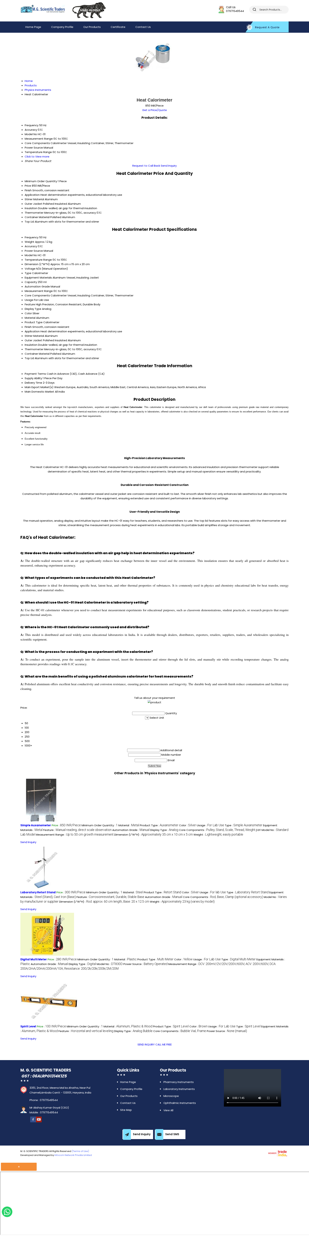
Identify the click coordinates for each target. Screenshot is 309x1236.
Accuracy (31, 246)
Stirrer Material (34, 199)
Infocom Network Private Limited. (73, 1155)
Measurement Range (39, 291)
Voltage (30, 268)
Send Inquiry (169, 166)
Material (30, 318)
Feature (30, 304)
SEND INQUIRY (146, 1044)
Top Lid (29, 221)
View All (168, 1110)
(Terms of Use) (80, 1151)
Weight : (218, 834)
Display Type (33, 309)
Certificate (118, 27)
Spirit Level (28, 1026)
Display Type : (164, 830)
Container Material (37, 217)
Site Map (126, 1110)
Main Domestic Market (39, 391)
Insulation (31, 208)
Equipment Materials (38, 277)
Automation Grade (37, 286)
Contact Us (143, 27)
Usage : (210, 825)
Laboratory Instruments (179, 1089)
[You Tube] (39, 1119)
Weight (29, 242)
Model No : (110, 964)
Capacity (31, 282)
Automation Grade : (130, 830)
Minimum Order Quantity (41, 181)
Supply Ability (33, 378)
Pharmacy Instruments (178, 1082)
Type (28, 273)
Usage (29, 300)
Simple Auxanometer (35, 825)
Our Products (92, 27)
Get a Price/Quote (154, 110)
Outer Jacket (33, 204)
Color (28, 313)
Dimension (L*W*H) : (153, 834)
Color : (187, 825)
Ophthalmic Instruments (179, 1103)
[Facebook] (33, 1119)
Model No (31, 255)
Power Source (34, 251)
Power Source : (145, 964)
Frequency (31, 237)
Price (28, 186)
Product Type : (159, 825)
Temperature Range (38, 260)
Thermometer (34, 213)
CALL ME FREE (163, 1044)
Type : (243, 825)
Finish (28, 190)
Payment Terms (35, 374)
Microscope (171, 1096)
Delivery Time (33, 383)
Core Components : (220, 830)
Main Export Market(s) (39, 387)
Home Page (33, 27)
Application (32, 195)
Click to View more (37, 156)
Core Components (37, 295)
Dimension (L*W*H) (37, 264)
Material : (128, 825)
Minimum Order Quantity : (100, 825)
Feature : (77, 830)
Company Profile (62, 27)
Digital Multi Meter (33, 959)
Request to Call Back (146, 166)
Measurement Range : (75, 834)
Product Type (34, 322)
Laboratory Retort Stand (38, 892)
